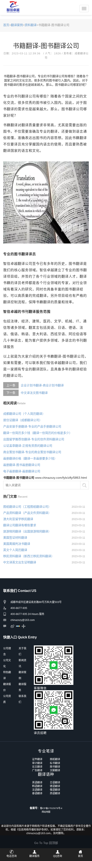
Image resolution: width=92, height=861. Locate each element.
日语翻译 (55, 782)
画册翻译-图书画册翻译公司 (21, 465)
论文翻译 (37, 766)
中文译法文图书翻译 (34, 392)
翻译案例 (17, 25)
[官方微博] (12, 626)
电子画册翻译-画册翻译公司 (21, 471)
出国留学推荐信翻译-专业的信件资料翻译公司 (33, 439)
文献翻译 (55, 770)
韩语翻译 (37, 786)
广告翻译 (37, 770)
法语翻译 (37, 789)
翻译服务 (34, 856)
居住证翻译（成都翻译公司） (22, 420)
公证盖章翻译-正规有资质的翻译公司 (27, 445)
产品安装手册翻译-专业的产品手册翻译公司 (32, 426)
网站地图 (46, 812)
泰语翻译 (37, 793)
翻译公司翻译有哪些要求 (19, 525)
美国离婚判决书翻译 (16, 543)
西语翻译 (55, 793)
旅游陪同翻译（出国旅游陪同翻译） (27, 531)
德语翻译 (55, 786)
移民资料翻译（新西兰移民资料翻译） (28, 556)
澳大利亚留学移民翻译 (18, 519)
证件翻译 (37, 759)
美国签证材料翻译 (15, 537)
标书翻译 (55, 763)
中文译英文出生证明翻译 (19, 562)
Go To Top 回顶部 (46, 843)
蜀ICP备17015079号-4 (51, 808)
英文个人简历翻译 (15, 550)
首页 (6, 25)
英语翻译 (37, 782)
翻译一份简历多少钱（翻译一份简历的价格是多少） (37, 433)
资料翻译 (31, 25)
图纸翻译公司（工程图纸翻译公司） (27, 506)
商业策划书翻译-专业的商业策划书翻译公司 (32, 452)
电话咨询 (11, 856)
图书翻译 (55, 766)
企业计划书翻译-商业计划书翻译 (42, 385)
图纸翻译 (55, 759)
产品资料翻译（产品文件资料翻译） (27, 513)
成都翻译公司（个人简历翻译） (24, 413)
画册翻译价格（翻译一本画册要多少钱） (30, 458)
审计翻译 (37, 763)
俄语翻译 (55, 789)
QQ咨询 (57, 856)
